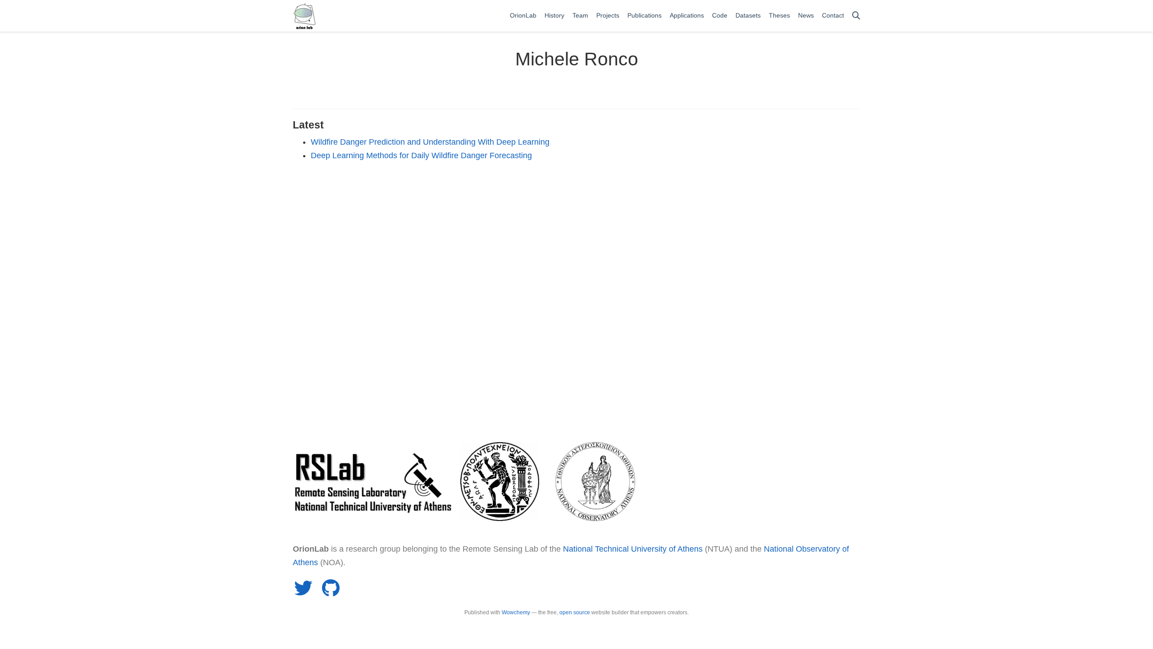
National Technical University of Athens (633, 548)
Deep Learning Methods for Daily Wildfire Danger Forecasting (421, 155)
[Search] (856, 16)
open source (574, 612)
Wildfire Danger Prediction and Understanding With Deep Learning (430, 141)
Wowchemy (516, 612)
